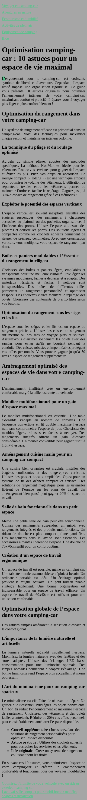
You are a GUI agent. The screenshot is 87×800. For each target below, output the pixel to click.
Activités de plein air (17, 25)
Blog (5, 38)
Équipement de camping (19, 32)
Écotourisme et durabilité (20, 19)
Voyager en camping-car (20, 6)
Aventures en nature (16, 12)
